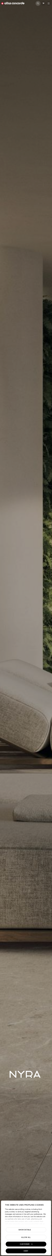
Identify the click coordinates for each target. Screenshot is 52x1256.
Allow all (26, 1237)
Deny (26, 1251)
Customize (25, 1244)
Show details (25, 1230)
